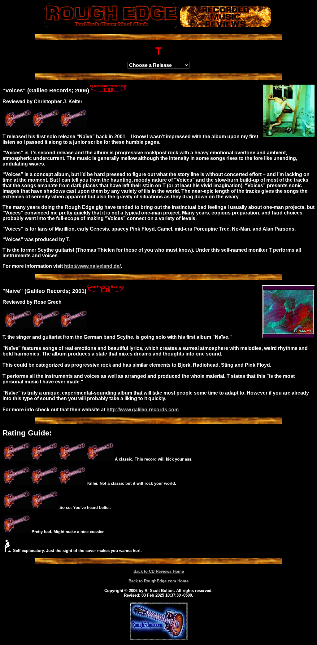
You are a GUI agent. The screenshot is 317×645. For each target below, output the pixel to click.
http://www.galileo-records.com (142, 409)
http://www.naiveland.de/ (92, 266)
